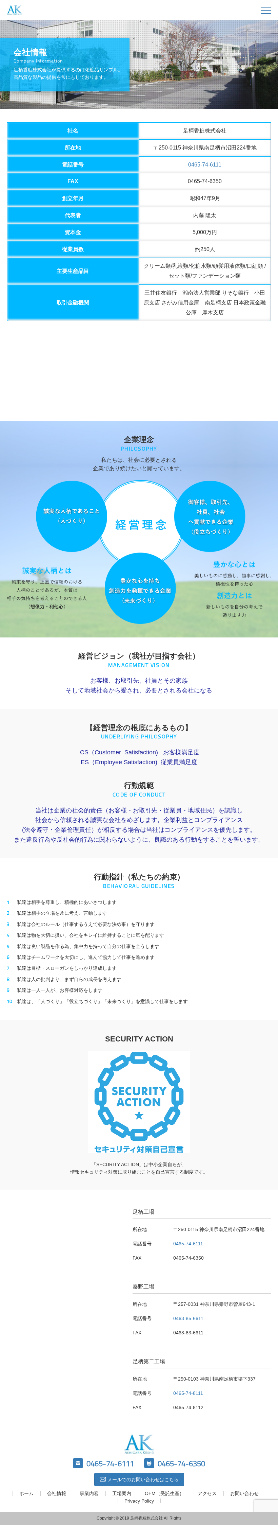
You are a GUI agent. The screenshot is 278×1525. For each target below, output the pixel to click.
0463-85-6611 (188, 1318)
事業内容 (89, 1493)
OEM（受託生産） (164, 1493)
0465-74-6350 (181, 1463)
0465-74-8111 (188, 1393)
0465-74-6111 (204, 165)
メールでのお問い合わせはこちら (143, 1479)
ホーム (26, 1493)
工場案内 (121, 1493)
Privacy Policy (139, 1501)
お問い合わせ (244, 1493)
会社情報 (56, 1493)
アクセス (207, 1493)
